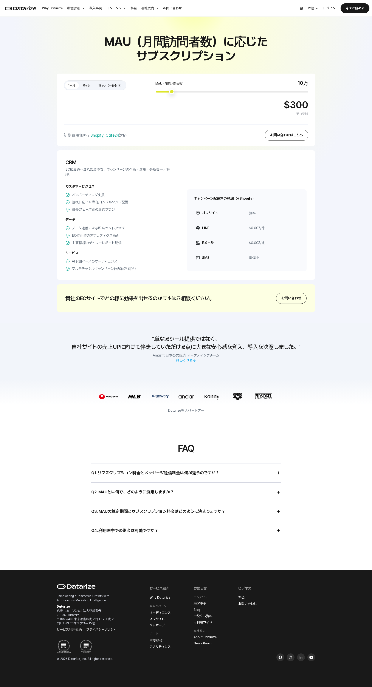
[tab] (72, 85)
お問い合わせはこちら (286, 135)
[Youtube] (311, 657)
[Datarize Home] (21, 8)
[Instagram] (290, 657)
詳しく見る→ (186, 360)
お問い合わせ (291, 298)
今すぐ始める (355, 8)
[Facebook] (280, 657)
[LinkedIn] (301, 657)
